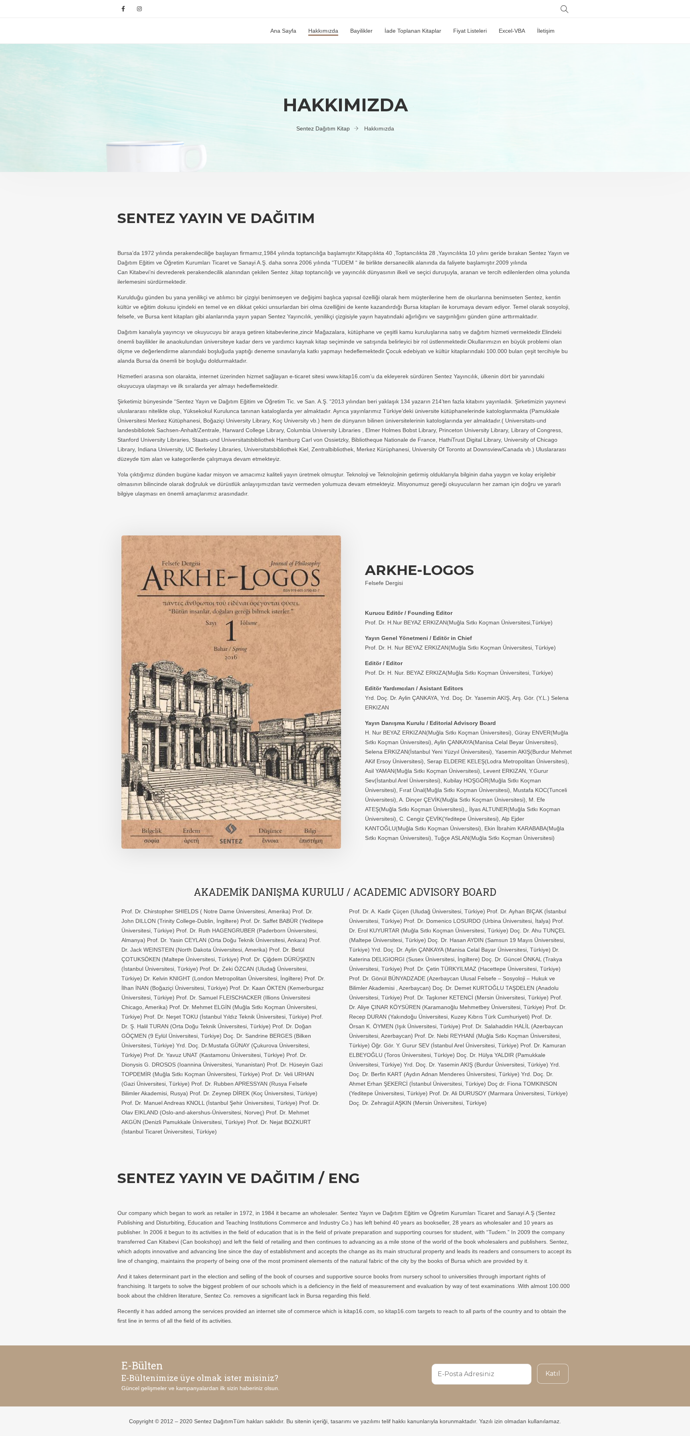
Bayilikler (361, 31)
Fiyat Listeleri (470, 31)
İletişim (546, 31)
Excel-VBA (512, 31)
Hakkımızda (323, 31)
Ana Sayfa (283, 31)
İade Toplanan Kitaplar (413, 31)
